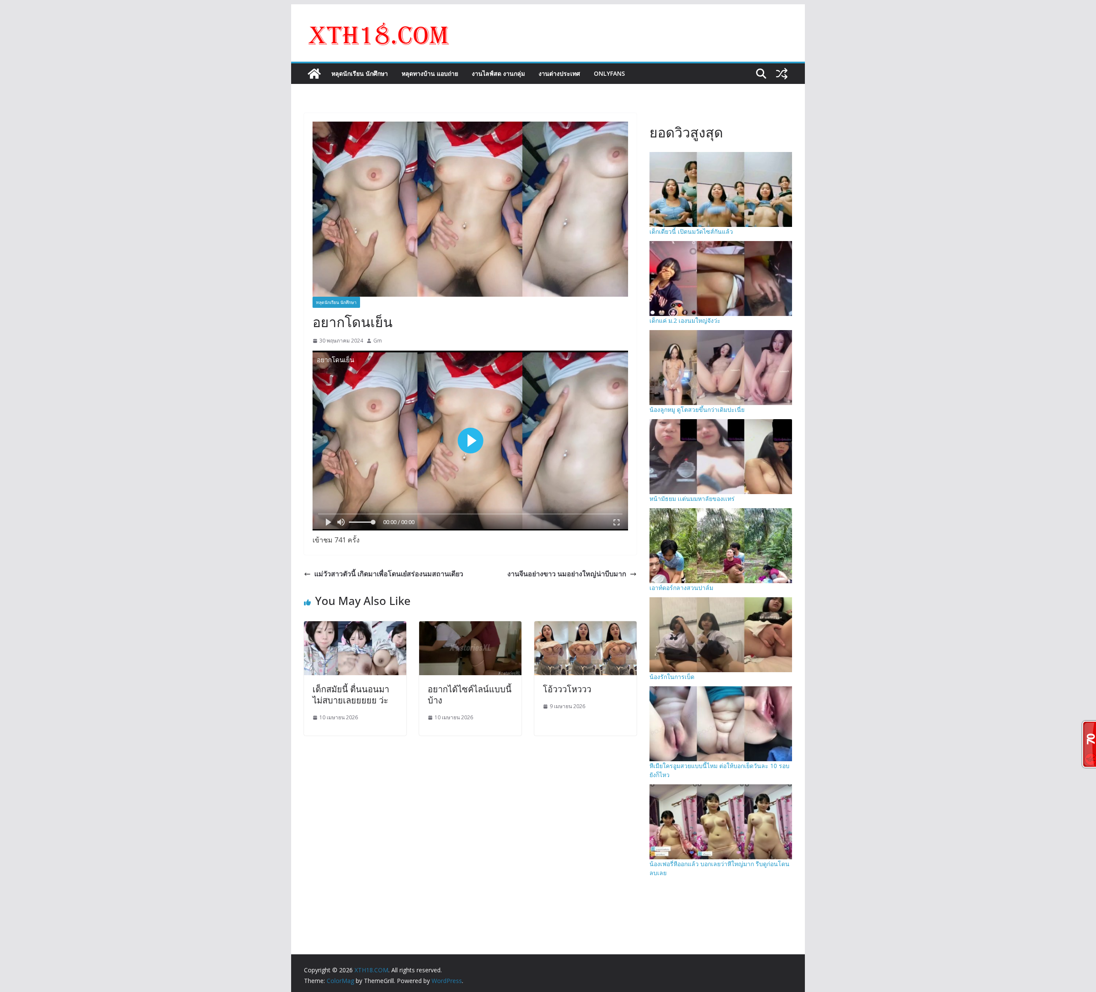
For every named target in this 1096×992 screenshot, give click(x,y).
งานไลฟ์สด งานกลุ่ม (498, 73)
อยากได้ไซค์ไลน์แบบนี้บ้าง (470, 694)
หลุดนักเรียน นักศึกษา (359, 73)
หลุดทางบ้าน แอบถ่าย (430, 73)
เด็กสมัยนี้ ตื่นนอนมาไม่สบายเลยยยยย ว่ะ (351, 694)
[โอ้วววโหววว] (585, 627)
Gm (377, 340)
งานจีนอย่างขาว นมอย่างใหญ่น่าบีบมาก (566, 573)
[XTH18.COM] (314, 73)
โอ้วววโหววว (567, 689)
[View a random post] (781, 73)
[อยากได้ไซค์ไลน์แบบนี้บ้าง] (470, 627)
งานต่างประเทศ (559, 73)
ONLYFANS (609, 73)
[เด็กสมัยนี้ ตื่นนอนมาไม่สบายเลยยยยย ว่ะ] (355, 627)
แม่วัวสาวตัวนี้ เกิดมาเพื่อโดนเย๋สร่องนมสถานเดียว (388, 573)
